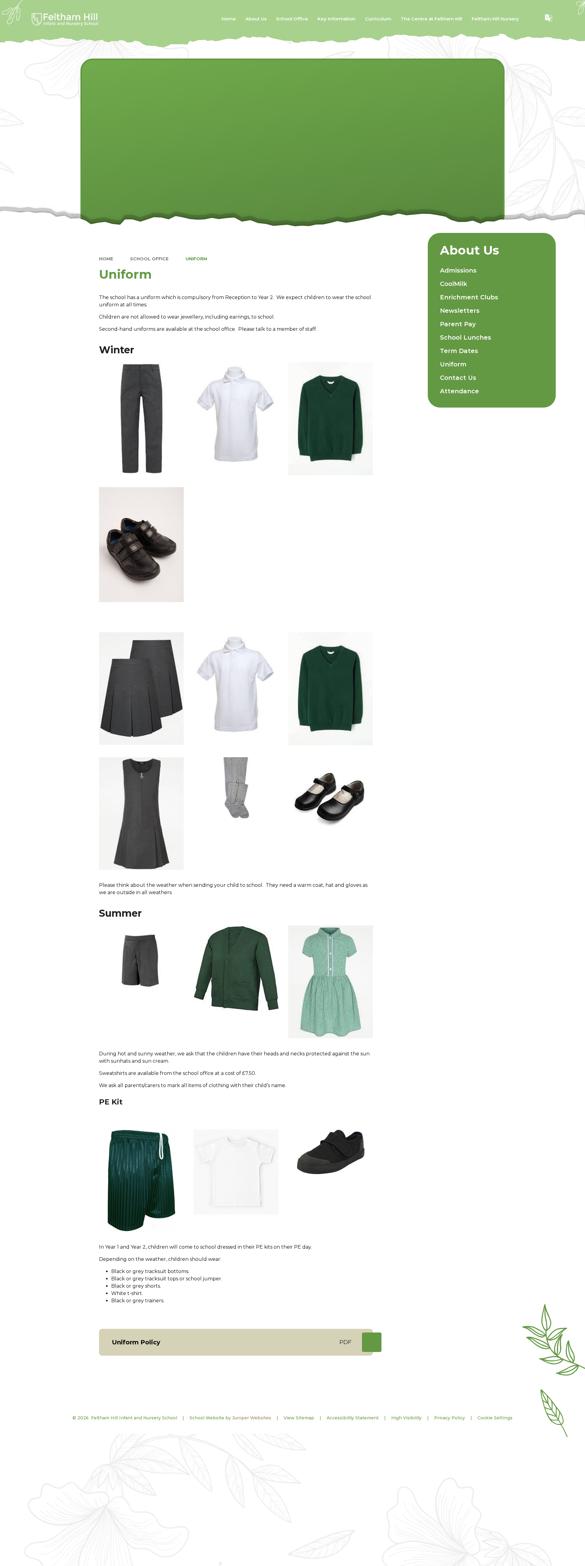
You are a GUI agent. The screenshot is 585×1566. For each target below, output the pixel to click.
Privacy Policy (449, 1418)
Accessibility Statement (353, 1418)
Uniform (196, 259)
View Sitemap (299, 1418)
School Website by (230, 1418)
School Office (149, 259)
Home (106, 259)
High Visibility (406, 1418)
